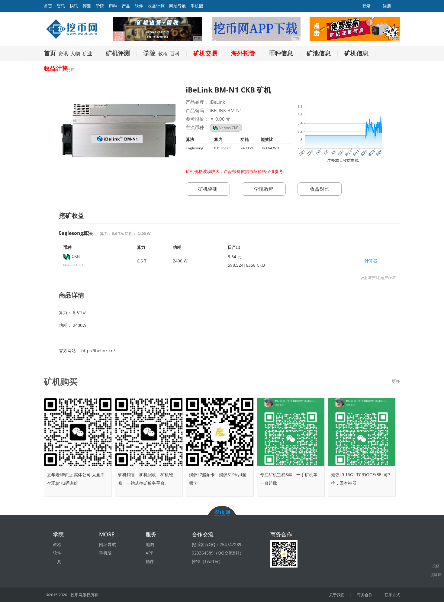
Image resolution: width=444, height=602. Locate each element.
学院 (100, 6)
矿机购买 (61, 381)
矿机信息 (356, 53)
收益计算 (156, 6)
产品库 (68, 70)
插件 (150, 561)
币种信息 (281, 53)
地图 (150, 544)
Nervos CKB (228, 127)
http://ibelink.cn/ (98, 350)
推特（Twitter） (207, 561)
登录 (366, 6)
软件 (139, 6)
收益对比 (319, 189)
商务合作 (364, 594)
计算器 (371, 261)
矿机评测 (118, 53)
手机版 (197, 6)
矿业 (87, 53)
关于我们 (337, 594)
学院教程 (263, 189)
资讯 (61, 6)
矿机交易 (205, 53)
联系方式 (392, 594)
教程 (163, 53)
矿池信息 (319, 53)
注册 (386, 6)
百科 (175, 53)
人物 (75, 53)
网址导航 (177, 6)
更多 (396, 381)
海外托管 (243, 53)
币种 (113, 6)
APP (149, 553)
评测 (87, 6)
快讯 (74, 6)
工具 (57, 561)
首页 (50, 53)
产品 (126, 6)
